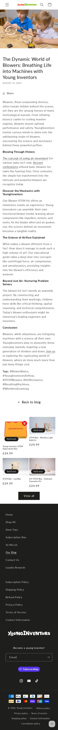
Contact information (40, 718)
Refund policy (43, 708)
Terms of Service (16, 612)
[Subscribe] (48, 657)
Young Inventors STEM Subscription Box (13, 447)
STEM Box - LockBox (12, 479)
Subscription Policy (17, 582)
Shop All (10, 522)
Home (9, 514)
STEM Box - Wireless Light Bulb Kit (41, 438)
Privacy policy (21, 713)
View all (29, 495)
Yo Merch (11, 544)
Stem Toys (12, 529)
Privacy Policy (14, 604)
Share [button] (10, 93)
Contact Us (12, 559)
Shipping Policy (15, 589)
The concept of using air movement (25, 158)
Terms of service (39, 713)
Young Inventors (25, 708)
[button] (7, 5)
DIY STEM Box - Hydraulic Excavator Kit (40, 480)
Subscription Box (16, 537)
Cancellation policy (30, 723)
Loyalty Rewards (15, 567)
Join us (50, 351)
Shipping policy (19, 718)
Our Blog (11, 552)
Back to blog (31, 402)
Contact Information (18, 619)
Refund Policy (14, 597)
